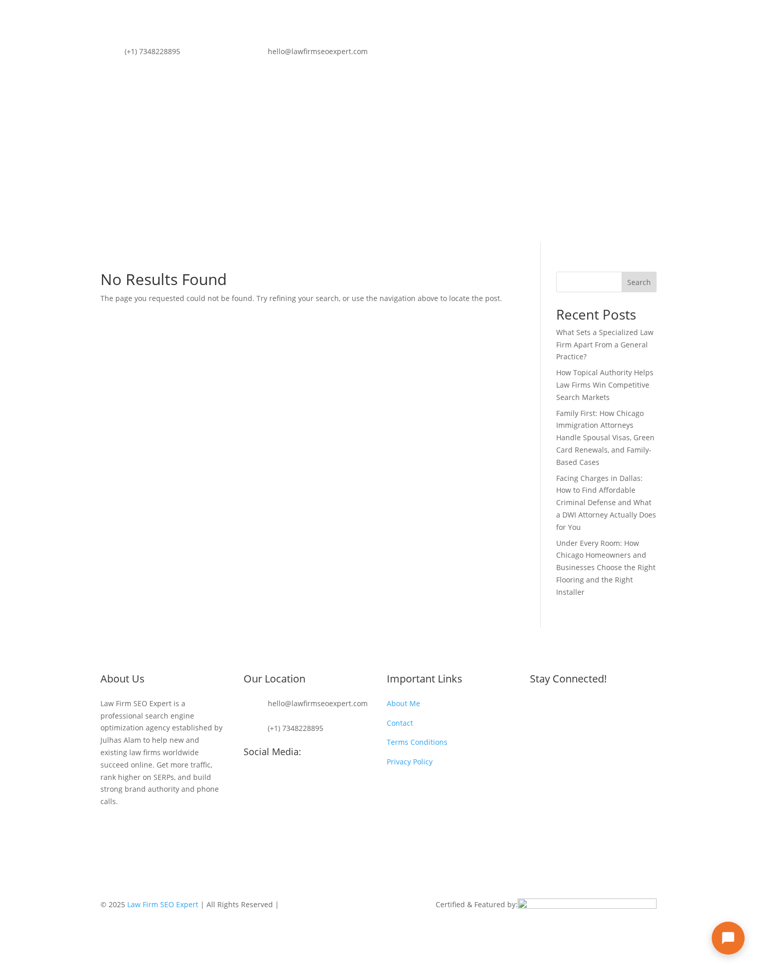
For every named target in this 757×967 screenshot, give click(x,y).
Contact (375, 176)
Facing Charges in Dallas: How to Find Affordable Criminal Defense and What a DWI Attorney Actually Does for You (606, 502)
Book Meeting (612, 170)
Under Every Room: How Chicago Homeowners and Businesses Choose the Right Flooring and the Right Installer (606, 567)
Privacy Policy (410, 761)
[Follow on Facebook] (628, 53)
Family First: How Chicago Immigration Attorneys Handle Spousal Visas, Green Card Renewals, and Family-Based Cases (605, 437)
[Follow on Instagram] (648, 53)
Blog (342, 176)
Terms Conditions (417, 742)
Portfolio (309, 176)
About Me (267, 176)
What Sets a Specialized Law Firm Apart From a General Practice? (604, 344)
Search (639, 282)
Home (229, 176)
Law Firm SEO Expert (162, 904)
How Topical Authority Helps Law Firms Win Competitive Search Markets (604, 385)
